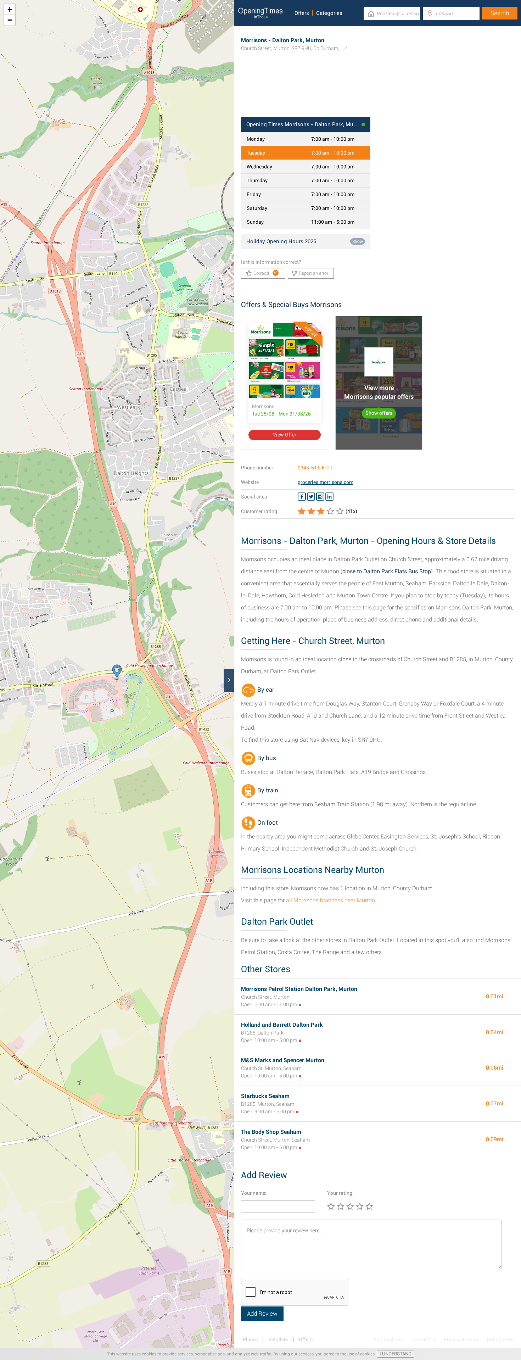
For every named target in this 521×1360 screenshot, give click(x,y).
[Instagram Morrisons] (320, 497)
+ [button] (9, 9)
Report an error (313, 273)
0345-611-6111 (315, 467)
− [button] (9, 20)
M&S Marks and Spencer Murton (282, 1060)
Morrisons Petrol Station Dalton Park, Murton (299, 989)
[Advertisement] (377, 94)
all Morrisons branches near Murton (330, 900)
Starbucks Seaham (265, 1096)
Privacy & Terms (461, 1339)
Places (250, 1339)
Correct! (265, 273)
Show (357, 241)
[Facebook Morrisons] (302, 497)
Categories (329, 13)
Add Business (389, 1339)
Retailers (278, 1339)
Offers (302, 13)
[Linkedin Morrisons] (329, 497)
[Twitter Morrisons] (311, 497)
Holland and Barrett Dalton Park (282, 1024)
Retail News (500, 1339)
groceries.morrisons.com (325, 482)
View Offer (284, 434)
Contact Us (423, 1339)
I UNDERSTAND (395, 1353)
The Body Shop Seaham (271, 1131)
